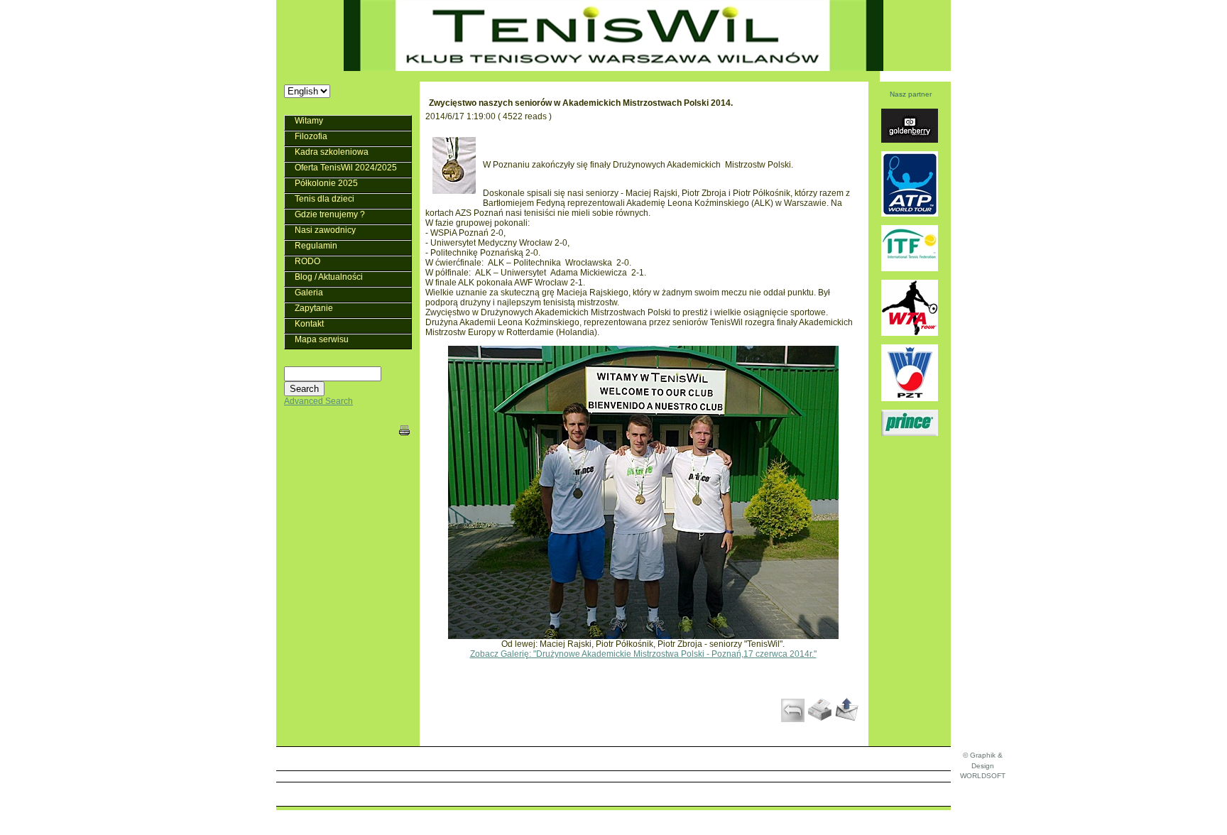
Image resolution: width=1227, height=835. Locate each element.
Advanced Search (318, 401)
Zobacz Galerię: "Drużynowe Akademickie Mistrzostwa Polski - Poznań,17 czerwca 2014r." (643, 654)
